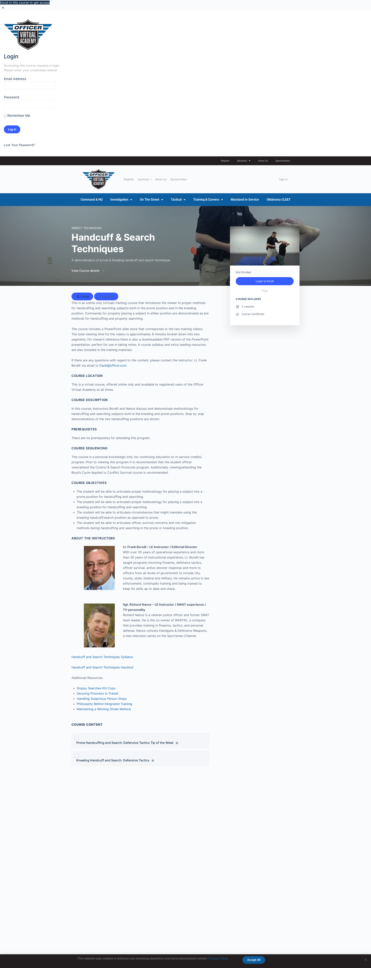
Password (11, 97)
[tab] (82, 296)
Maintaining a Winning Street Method (104, 709)
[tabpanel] (140, 474)
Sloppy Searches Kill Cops (96, 688)
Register (225, 160)
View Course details (85, 270)
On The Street (149, 199)
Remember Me (18, 115)
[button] (365, 959)
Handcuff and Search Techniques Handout (102, 667)
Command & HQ (92, 199)
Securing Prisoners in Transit (97, 693)
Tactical (176, 199)
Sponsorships (283, 160)
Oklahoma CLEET (279, 199)
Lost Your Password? (19, 145)
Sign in (283, 179)
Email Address (15, 79)
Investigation (119, 199)
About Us (263, 160)
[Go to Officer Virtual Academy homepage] (98, 179)
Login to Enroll (265, 281)
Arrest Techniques (86, 228)
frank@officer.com (113, 365)
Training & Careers (206, 199)
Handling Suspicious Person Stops (102, 699)
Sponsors (242, 160)
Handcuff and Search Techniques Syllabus (102, 657)
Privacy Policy (218, 958)
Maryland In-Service (245, 199)
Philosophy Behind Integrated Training (104, 704)
